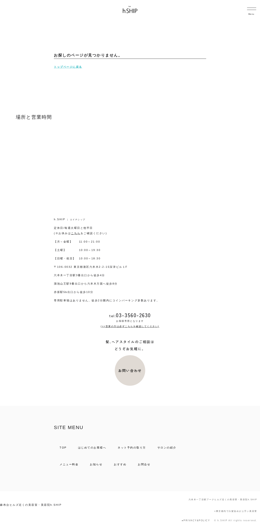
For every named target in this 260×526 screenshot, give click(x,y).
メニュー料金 (69, 464)
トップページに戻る (68, 66)
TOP (63, 447)
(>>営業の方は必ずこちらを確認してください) (130, 326)
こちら (76, 233)
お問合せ (144, 464)
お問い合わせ (130, 370)
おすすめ (120, 464)
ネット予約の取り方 (132, 447)
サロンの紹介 (166, 447)
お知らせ (96, 464)
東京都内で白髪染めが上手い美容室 (235, 511)
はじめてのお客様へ (92, 447)
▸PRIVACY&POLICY (196, 520)
